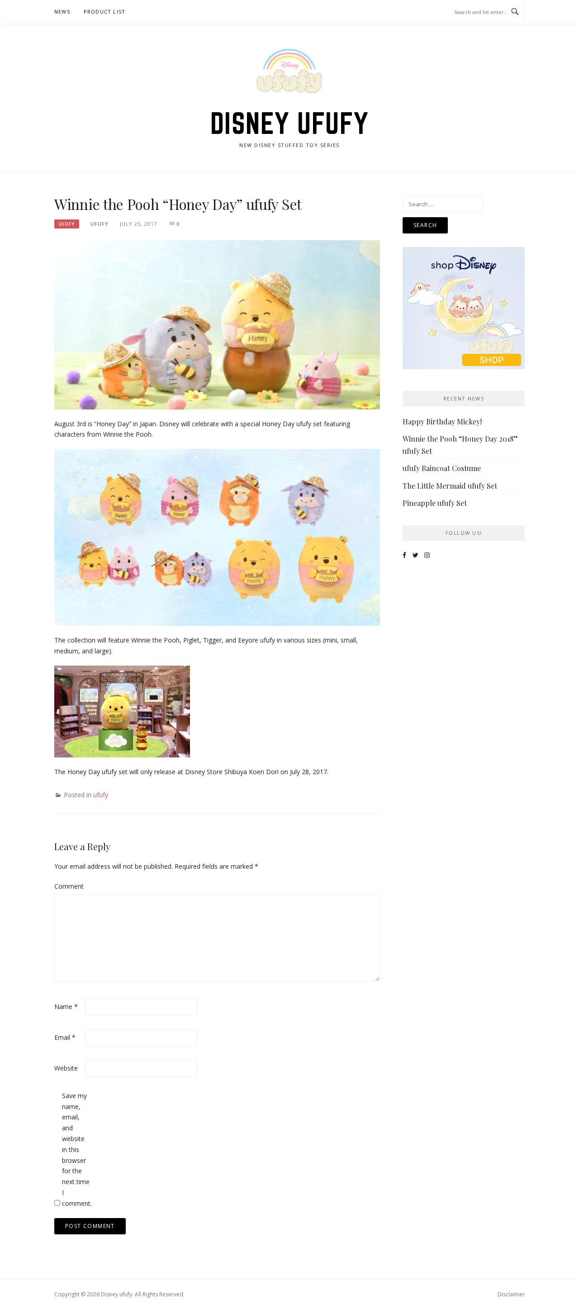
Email (65, 1037)
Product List (104, 11)
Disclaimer (511, 1294)
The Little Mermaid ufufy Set (450, 485)
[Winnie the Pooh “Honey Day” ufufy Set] (217, 324)
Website (66, 1068)
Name (66, 1006)
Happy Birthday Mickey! (442, 421)
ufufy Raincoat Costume (442, 468)
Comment (68, 886)
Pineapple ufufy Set (435, 503)
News (62, 11)
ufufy (67, 224)
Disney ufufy (289, 123)
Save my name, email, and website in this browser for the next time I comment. (76, 1149)
